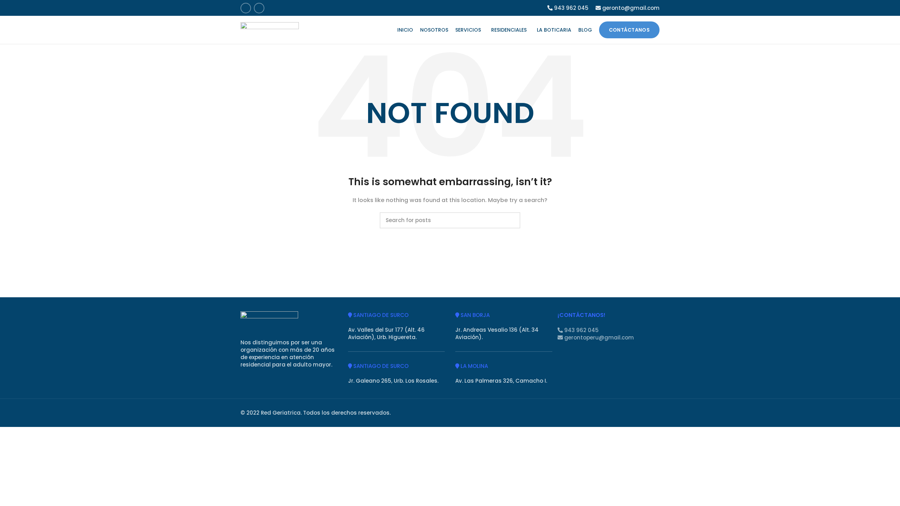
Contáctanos (629, 29)
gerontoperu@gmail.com (598, 337)
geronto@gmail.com (630, 8)
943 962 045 (571, 8)
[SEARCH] (511, 220)
